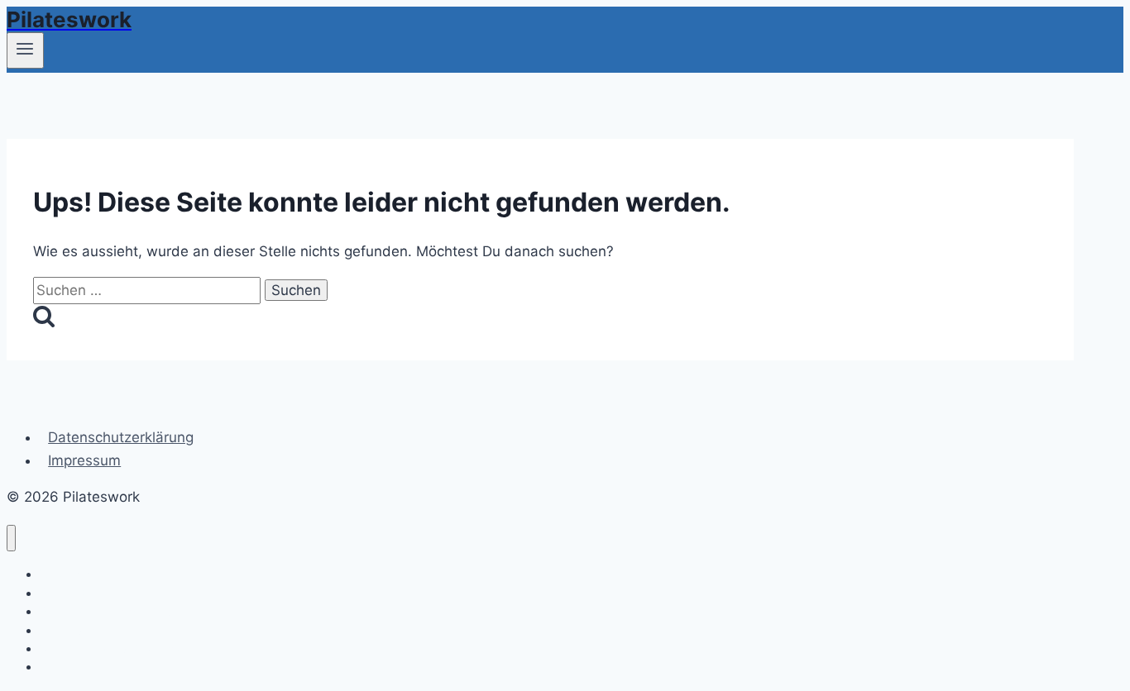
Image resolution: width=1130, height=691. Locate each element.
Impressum (84, 460)
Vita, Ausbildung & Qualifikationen (131, 648)
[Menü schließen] (11, 538)
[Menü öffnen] (25, 50)
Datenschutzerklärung (121, 437)
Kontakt (60, 667)
